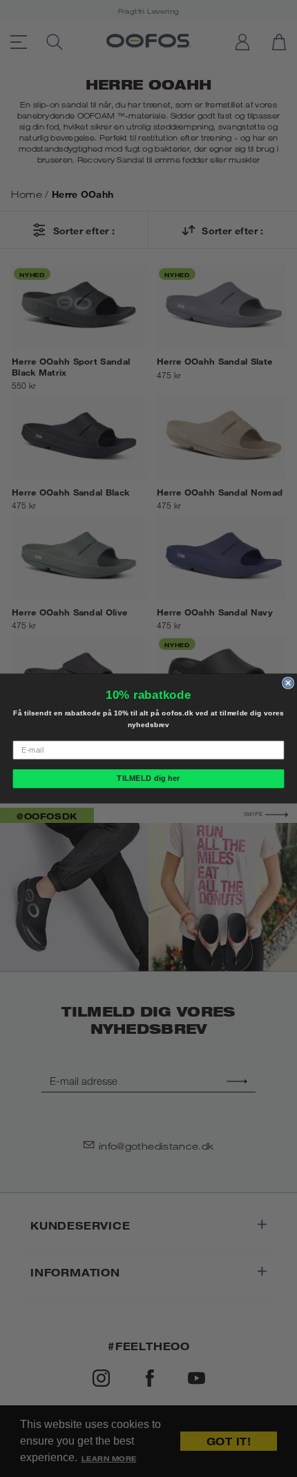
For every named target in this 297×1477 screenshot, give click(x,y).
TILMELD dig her (148, 778)
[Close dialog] (288, 683)
